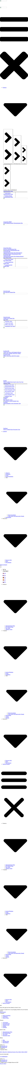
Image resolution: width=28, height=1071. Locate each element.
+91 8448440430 (3, 1056)
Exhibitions (7, 674)
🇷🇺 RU (4, 582)
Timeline (7, 717)
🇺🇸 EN (4, 573)
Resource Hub (8, 760)
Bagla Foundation (12, 713)
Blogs (6, 761)
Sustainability (8, 715)
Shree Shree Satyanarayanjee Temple (16, 714)
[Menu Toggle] (0, 566)
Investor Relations (9, 672)
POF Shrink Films (7, 257)
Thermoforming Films (8, 191)
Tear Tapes (5, 319)
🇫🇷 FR (4, 575)
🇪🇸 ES (4, 579)
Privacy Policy (3, 1063)
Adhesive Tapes (6, 383)
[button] (14, 49)
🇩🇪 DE (4, 577)
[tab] (8, 146)
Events (6, 673)
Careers (7, 716)
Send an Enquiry (6, 764)
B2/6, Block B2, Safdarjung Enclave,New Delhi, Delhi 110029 (13, 1052)
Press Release (8, 762)
